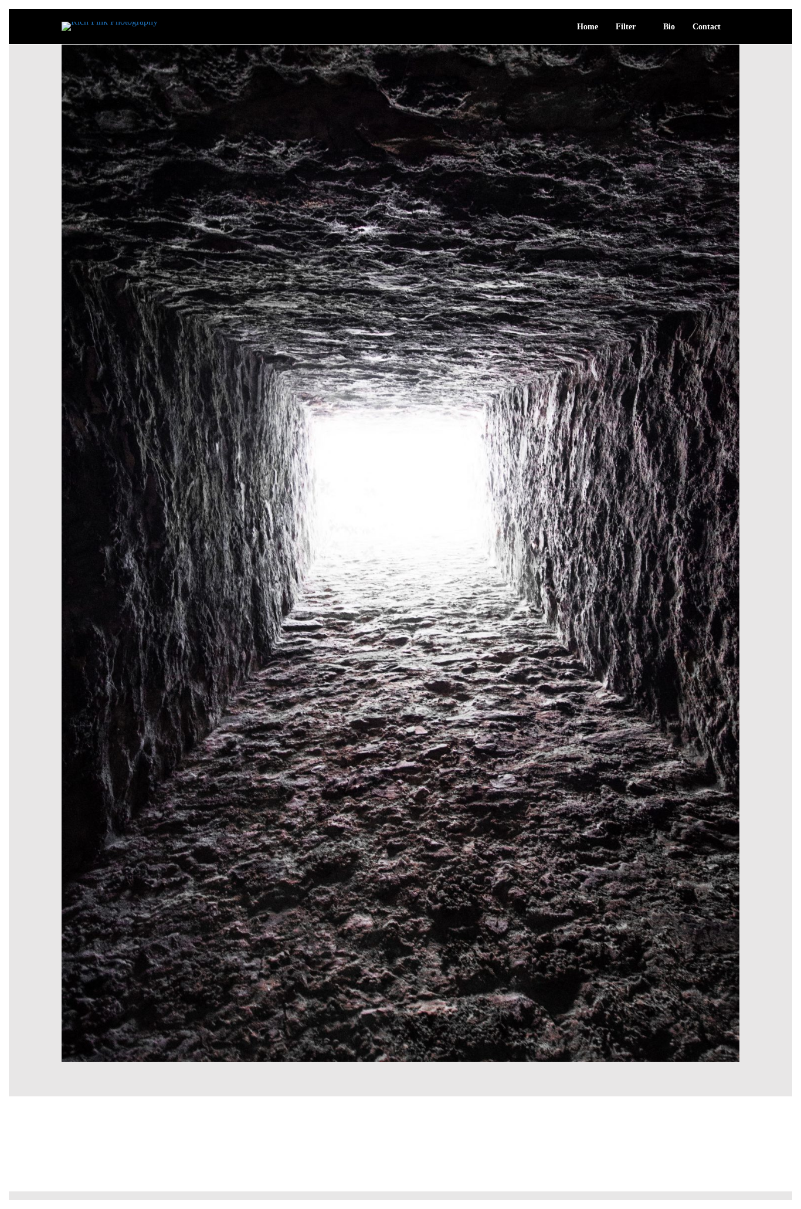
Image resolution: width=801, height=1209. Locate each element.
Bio (669, 26)
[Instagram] (713, 1172)
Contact (707, 26)
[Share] (735, 28)
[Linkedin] (734, 1172)
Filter (626, 26)
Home (587, 26)
